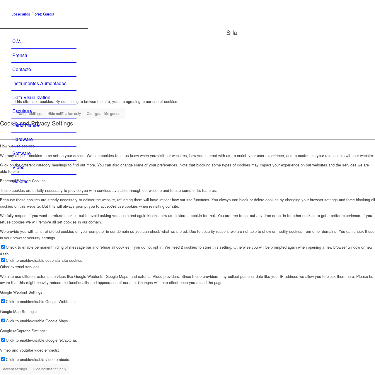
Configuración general (104, 113)
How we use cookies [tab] (17, 146)
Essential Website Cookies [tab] (23, 180)
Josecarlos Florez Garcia (33, 14)
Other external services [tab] (20, 266)
